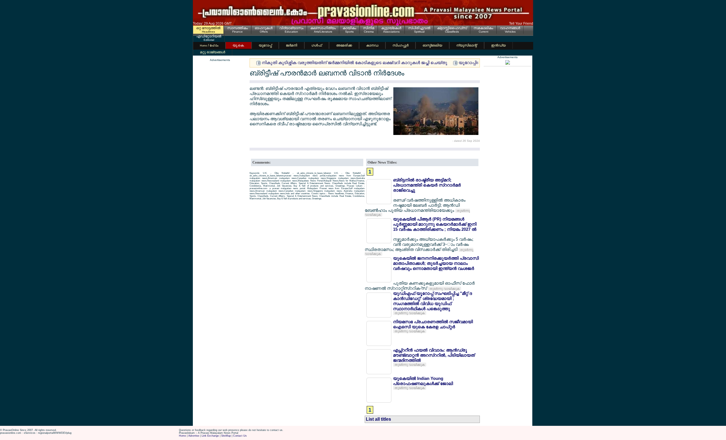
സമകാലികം (483, 28)
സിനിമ (368, 28)
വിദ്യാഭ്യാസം (291, 28)
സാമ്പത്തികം (237, 28)
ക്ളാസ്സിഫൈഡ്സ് (452, 28)
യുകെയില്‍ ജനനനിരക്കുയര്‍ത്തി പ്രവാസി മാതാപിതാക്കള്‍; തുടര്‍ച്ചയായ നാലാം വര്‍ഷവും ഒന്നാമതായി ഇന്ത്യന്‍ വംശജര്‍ (436, 263)
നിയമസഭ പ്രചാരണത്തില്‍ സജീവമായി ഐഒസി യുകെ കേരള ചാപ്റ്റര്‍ (433, 324)
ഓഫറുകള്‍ (264, 28)
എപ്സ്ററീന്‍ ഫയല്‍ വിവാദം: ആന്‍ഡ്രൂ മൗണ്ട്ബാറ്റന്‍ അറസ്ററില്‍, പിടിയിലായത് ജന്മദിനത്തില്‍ (434, 355)
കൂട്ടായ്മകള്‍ (391, 28)
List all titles (378, 419)
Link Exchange (210, 435)
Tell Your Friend (521, 24)
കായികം (349, 28)
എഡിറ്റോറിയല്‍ (208, 36)
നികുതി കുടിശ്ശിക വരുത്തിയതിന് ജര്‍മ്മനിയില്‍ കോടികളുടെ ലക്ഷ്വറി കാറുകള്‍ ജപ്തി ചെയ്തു (354, 62)
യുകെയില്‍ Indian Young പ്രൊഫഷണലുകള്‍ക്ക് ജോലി (423, 381)
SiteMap (226, 435)
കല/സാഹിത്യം (323, 28)
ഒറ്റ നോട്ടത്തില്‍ (208, 28)
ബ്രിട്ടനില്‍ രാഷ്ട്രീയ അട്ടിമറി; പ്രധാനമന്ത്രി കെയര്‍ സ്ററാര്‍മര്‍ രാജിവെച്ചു (427, 184)
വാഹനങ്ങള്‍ (510, 28)
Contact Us (240, 435)
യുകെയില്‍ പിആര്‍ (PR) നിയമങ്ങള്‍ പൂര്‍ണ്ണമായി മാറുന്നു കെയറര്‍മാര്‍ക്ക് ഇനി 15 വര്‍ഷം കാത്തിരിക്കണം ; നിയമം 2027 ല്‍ (434, 224)
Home (182, 435)
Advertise (193, 435)
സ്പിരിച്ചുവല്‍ (419, 28)
